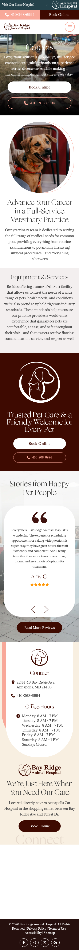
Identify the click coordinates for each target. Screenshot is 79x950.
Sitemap (49, 933)
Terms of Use (57, 928)
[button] (70, 27)
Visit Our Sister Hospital (18, 5)
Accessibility (33, 933)
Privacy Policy (36, 928)
